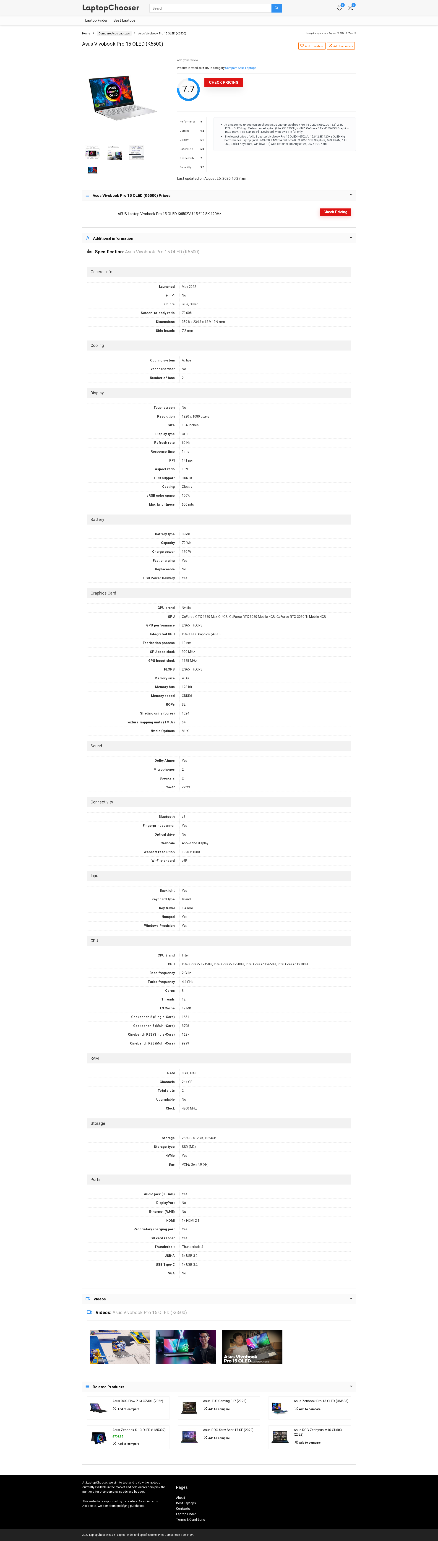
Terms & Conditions (190, 1519)
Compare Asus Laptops (114, 33)
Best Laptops (124, 20)
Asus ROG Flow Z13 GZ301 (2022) (137, 1401)
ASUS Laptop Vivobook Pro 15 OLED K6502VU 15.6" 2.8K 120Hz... (170, 214)
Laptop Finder (96, 20)
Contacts (183, 1508)
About (180, 1497)
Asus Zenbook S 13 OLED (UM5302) (139, 1430)
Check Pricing (223, 82)
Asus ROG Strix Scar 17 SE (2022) (228, 1430)
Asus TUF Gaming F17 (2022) (224, 1401)
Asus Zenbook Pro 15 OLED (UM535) (321, 1401)
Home (86, 33)
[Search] (276, 8)
